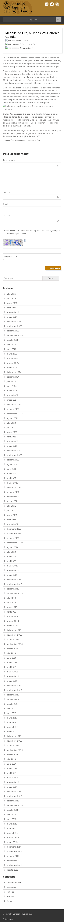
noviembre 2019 (14, 584)
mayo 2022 (12, 473)
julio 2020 (11, 552)
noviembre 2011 (14, 865)
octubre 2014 (13, 856)
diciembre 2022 (14, 450)
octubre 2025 (13, 331)
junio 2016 (12, 764)
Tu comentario (9, 160)
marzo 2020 (12, 566)
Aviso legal (8, 919)
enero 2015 (12, 842)
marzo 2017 (12, 727)
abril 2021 (11, 519)
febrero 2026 (13, 312)
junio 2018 (12, 658)
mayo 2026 (12, 303)
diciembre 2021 (14, 487)
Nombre (6, 192)
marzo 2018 (12, 672)
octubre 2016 (13, 745)
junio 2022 (12, 469)
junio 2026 (12, 298)
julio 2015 (11, 814)
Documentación (14, 882)
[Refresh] (25, 240)
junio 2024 (12, 386)
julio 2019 (11, 598)
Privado (10, 896)
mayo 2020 (12, 556)
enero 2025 (12, 367)
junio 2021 (12, 510)
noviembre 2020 (14, 533)
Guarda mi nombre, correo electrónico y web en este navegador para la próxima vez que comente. (31, 232)
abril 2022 (11, 478)
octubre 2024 (13, 377)
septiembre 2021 (15, 496)
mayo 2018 (12, 662)
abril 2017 (11, 722)
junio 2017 (12, 713)
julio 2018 (11, 653)
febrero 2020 (13, 570)
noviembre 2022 (14, 455)
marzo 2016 (12, 777)
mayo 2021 (12, 515)
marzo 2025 (12, 358)
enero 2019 (12, 625)
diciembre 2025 (14, 321)
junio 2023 (12, 427)
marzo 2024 (12, 395)
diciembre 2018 (14, 630)
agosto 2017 (12, 704)
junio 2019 (12, 602)
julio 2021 (11, 506)
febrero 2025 (13, 363)
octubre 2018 (13, 639)
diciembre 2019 (14, 579)
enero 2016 (12, 787)
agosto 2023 (12, 418)
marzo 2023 (12, 441)
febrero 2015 (13, 837)
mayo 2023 (12, 432)
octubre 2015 (13, 801)
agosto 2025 (12, 340)
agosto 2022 (12, 464)
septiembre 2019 (15, 593)
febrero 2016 (13, 782)
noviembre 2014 (14, 851)
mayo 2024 (12, 390)
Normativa (11, 887)
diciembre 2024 (14, 372)
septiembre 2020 (15, 542)
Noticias (10, 892)
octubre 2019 (13, 589)
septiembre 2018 (15, 644)
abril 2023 (11, 437)
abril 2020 (11, 561)
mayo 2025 (12, 354)
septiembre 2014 (15, 860)
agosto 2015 (12, 810)
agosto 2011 (12, 870)
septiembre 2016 (15, 750)
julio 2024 (11, 381)
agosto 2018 (12, 648)
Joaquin (25, 41)
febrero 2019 (13, 621)
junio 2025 (12, 349)
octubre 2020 (13, 538)
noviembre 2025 (14, 326)
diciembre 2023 (14, 404)
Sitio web (6, 215)
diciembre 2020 (14, 529)
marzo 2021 (12, 524)
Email (5, 204)
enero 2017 (12, 731)
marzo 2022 (12, 483)
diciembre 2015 (14, 791)
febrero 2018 (13, 676)
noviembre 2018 (14, 635)
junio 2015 (12, 819)
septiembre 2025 (15, 335)
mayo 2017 (12, 718)
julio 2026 (11, 294)
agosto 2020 (12, 547)
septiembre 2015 (15, 805)
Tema (9, 901)
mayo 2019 (12, 607)
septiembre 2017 (15, 699)
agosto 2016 (12, 754)
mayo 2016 (12, 768)
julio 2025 (11, 344)
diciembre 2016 (14, 736)
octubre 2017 (13, 695)
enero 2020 (12, 575)
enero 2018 (12, 681)
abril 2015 (11, 828)
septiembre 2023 (15, 413)
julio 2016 (11, 759)
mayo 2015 (12, 824)
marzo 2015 (12, 833)
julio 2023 (11, 423)
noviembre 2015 (14, 796)
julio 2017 (11, 708)
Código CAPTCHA (10, 256)
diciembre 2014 (14, 847)
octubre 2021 (13, 492)
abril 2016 (11, 773)
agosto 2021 (12, 501)
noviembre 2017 (14, 690)
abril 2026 (11, 307)
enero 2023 (12, 446)
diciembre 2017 (14, 685)
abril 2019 (11, 612)
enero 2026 (12, 317)
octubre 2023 (13, 409)
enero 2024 (12, 400)
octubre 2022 (13, 460)
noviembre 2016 (14, 741)
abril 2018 (11, 667)
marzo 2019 (12, 616)
